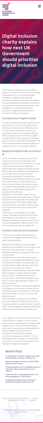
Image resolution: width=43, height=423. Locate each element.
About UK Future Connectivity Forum (16, 398)
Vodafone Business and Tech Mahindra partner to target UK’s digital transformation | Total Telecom (23, 369)
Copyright (32, 400)
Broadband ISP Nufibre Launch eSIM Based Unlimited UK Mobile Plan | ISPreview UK (20, 381)
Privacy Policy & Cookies (16, 400)
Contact (35, 398)
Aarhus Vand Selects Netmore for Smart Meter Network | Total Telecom (22, 362)
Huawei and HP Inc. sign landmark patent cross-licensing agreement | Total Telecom (22, 375)
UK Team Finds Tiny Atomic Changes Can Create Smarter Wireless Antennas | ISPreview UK (22, 357)
